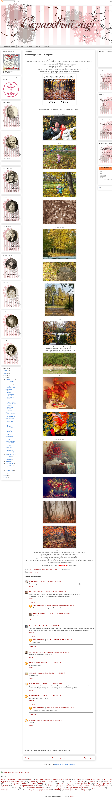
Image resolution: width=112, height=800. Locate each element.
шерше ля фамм (68, 790)
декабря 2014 (10, 379)
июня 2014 (9, 459)
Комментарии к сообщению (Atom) (64, 764)
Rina (30, 662)
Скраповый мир (27, 786)
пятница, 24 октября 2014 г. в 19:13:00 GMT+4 (47, 581)
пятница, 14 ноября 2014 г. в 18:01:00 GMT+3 (48, 683)
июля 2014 (9, 456)
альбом (3, 779)
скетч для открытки (83, 784)
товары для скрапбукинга (76, 788)
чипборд (57, 790)
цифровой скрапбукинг (30, 790)
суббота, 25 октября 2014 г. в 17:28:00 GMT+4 (60, 639)
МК (82, 781)
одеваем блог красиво (21, 784)
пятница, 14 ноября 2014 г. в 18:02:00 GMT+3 (48, 695)
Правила (20, 46)
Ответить (31, 586)
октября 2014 (9, 384)
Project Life (85, 790)
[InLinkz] (100, 187)
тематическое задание (37, 788)
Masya (59, 143)
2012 (5, 475)
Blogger (72, 796)
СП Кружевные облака (64, 785)
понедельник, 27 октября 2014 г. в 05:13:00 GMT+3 (51, 673)
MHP (77, 790)
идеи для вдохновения (12, 781)
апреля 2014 (9, 463)
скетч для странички (101, 784)
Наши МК (37, 46)
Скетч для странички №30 (10, 386)
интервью (33, 782)
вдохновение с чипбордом (43, 779)
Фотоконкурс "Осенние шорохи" (8, 391)
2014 (5, 377)
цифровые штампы (45, 790)
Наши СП (46, 46)
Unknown (32, 683)
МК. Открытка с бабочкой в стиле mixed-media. (9, 396)
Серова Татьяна (59, 227)
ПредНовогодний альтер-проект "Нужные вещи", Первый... (10, 443)
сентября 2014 (10, 454)
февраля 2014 (10, 468)
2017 (5, 371)
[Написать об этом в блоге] (64, 569)
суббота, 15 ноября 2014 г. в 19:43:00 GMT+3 (48, 720)
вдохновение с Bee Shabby (61, 779)
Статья (17, 788)
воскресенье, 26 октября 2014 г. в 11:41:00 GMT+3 (54, 652)
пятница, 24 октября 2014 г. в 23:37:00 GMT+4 (52, 591)
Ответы (33, 602)
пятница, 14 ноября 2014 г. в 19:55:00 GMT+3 (60, 707)
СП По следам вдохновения (101, 785)
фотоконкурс (34, 572)
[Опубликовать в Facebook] (67, 569)
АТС (30, 779)
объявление (7, 784)
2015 (5, 375)
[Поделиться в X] (65, 569)
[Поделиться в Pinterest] (69, 569)
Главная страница (9, 46)
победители (37, 784)
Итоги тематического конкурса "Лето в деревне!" (10, 403)
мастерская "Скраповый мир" (71, 781)
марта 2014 (9, 465)
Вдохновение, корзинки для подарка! (9, 438)
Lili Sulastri (32, 673)
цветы (21, 790)
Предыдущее (89, 758)
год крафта (76, 779)
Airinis (31, 581)
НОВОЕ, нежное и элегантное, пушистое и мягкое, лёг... (10, 420)
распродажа (71, 784)
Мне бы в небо (33, 652)
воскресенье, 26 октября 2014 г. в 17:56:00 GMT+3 (47, 662)
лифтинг (59, 781)
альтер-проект (11, 779)
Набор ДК (93, 781)
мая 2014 (8, 461)
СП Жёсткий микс (48, 785)
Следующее (29, 758)
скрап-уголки (15, 785)
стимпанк (23, 788)
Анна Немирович (38, 605)
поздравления (50, 784)
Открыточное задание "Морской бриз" (10, 426)
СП (39, 785)
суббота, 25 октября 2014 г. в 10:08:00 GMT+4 (56, 613)
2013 (5, 473)
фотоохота (14, 790)
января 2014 (9, 470)
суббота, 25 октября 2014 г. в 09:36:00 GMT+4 (46, 626)
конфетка (51, 781)
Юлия (30, 626)
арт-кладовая (22, 779)
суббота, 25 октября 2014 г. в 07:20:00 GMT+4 (60, 605)
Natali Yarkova (33, 591)
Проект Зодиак (62, 784)
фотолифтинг (5, 790)
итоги (43, 782)
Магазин (29, 46)
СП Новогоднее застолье (82, 785)
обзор (100, 781)
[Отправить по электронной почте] (62, 569)
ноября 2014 (9, 381)
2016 (5, 373)
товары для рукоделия (57, 788)
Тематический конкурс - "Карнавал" (9, 409)
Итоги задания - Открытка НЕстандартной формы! (10, 432)
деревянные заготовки (91, 779)
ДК (104, 779)
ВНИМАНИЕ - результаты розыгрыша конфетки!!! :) (9, 449)
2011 (5, 477)
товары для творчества (97, 788)
